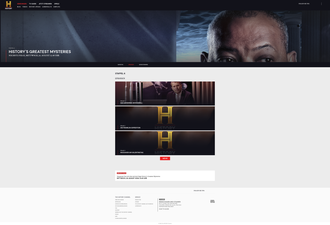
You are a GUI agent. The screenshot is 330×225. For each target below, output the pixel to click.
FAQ (116, 208)
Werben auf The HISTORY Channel (123, 212)
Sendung (120, 64)
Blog (19, 6)
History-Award (34, 6)
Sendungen (22, 4)
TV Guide (32, 4)
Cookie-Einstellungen (121, 218)
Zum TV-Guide (164, 209)
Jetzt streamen (45, 4)
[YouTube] (318, 5)
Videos (24, 6)
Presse (116, 214)
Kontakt (117, 210)
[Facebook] (311, 5)
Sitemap (137, 201)
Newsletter (138, 199)
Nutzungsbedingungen (121, 206)
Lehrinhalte (47, 6)
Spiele (56, 4)
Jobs (116, 216)
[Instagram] (315, 5)
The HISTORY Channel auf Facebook (144, 204)
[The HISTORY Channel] (8, 5)
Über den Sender (119, 199)
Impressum (118, 201)
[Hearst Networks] (212, 197)
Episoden (131, 64)
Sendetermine (143, 64)
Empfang (56, 6)
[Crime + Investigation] (212, 201)
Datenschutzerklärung (121, 204)
